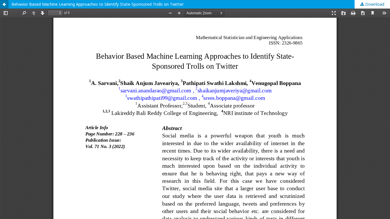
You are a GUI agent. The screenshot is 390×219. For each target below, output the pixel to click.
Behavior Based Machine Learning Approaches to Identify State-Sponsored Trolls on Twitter (97, 4)
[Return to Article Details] (4, 4)
